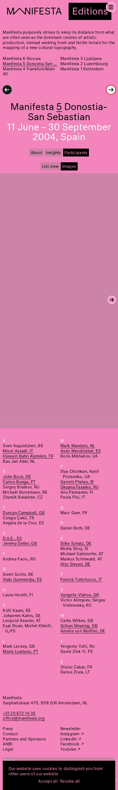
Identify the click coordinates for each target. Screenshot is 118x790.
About (36, 153)
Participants (75, 153)
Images (69, 167)
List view (50, 167)
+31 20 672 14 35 (19, 714)
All (5, 74)
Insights (53, 153)
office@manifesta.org (23, 718)
